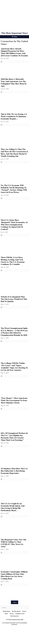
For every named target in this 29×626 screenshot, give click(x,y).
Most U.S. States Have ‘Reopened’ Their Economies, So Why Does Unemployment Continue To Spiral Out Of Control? (14, 225)
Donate (24, 611)
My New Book (6, 611)
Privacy (12, 613)
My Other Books (16, 611)
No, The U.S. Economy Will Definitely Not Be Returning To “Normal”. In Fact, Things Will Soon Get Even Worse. (14, 189)
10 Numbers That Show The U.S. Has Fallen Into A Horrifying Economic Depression (14, 470)
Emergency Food (19, 613)
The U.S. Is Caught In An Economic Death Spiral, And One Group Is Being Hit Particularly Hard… (13, 507)
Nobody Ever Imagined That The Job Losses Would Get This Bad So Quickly (14, 299)
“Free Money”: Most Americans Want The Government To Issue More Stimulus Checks (14, 400)
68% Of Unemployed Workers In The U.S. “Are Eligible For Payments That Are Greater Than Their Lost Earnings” (14, 436)
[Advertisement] (14, 16)
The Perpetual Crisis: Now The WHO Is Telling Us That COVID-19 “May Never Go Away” (13, 543)
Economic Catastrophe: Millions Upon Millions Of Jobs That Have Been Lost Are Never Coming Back (14, 575)
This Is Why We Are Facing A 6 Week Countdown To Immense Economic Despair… (14, 116)
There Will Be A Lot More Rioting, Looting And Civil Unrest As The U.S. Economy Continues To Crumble (13, 261)
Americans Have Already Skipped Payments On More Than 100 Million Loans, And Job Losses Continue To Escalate (14, 52)
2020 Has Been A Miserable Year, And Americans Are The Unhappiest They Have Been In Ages (13, 82)
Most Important (15, 616)
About (6, 613)
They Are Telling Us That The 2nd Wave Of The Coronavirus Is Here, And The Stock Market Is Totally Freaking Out (14, 152)
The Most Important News (14, 33)
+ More (14, 602)
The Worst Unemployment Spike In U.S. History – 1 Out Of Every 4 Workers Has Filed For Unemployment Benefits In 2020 (14, 331)
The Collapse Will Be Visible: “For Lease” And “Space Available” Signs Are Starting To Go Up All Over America (14, 366)
